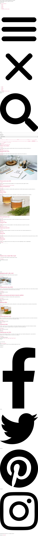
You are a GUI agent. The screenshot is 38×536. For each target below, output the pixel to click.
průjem (2, 141)
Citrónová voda (3, 222)
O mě (2, 5)
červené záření (2, 142)
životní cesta (7, 142)
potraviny (36, 139)
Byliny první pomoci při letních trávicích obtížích (12, 295)
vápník (31, 141)
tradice (19, 141)
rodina (13, 141)
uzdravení (23, 141)
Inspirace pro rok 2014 (4, 227)
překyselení (10, 141)
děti (6, 139)
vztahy (29, 141)
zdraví (33, 141)
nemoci (28, 139)
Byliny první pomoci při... (5, 186)
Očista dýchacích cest (4, 216)
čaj (0, 142)
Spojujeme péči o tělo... (5, 151)
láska (18, 139)
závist (37, 141)
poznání (0, 141)
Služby (2, 6)
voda (27, 141)
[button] (19, 47)
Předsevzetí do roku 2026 (5, 181)
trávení (20, 141)
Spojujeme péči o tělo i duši (6, 273)
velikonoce (26, 141)
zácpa (35, 141)
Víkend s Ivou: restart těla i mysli (8, 255)
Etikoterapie (2, 239)
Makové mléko (3, 192)
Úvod (2, 4)
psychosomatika (4, 141)
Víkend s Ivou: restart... (5, 145)
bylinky (2, 139)
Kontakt (2, 90)
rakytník (12, 141)
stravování (16, 141)
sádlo (17, 141)
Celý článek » (2, 276)
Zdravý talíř (2, 233)
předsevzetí (7, 141)
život (5, 142)
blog (2, 7)
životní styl (9, 142)
